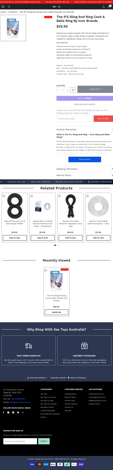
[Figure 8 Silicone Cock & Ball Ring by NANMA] (15, 206)
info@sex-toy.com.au (20, 402)
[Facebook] (3, 412)
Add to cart (14, 238)
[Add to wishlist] (4, 196)
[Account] (104, 6)
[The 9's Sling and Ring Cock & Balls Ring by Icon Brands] (57, 280)
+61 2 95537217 (18, 399)
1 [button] (55, 245)
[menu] (3, 6)
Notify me (56, 312)
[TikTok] (13, 412)
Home (3, 12)
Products (12, 12)
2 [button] (58, 245)
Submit (44, 441)
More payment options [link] (84, 104)
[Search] (9, 6)
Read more (84, 159)
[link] (73, 90)
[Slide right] (108, 350)
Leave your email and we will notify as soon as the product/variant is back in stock (81, 111)
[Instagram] (8, 412)
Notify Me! (103, 119)
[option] (15, 217)
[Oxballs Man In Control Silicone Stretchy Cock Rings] (43, 206)
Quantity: (60, 85)
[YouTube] (18, 412)
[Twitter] (22, 412)
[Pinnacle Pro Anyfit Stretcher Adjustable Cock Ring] (71, 206)
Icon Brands (68, 65)
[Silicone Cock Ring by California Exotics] (98, 206)
